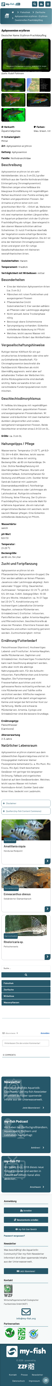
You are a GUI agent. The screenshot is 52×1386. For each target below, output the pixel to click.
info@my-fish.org (26, 1318)
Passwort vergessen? (14, 1235)
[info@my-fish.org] (26, 1311)
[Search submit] (26, 974)
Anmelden (45, 1033)
